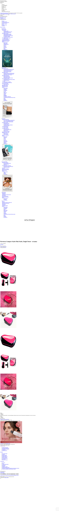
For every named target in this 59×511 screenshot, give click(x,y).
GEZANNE (5, 90)
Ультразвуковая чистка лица (8, 31)
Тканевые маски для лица (6, 40)
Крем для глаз (6, 133)
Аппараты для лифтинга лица (8, 37)
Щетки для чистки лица (7, 32)
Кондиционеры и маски (7, 163)
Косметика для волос (5, 162)
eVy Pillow (5, 208)
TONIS (5, 93)
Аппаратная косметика (5, 119)
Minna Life (5, 92)
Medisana (5, 213)
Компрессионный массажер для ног (9, 73)
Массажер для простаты (5, 203)
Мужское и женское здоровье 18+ (7, 202)
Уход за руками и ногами (5, 78)
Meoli (4, 172)
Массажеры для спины (5, 75)
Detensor (5, 99)
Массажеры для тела (5, 68)
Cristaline (5, 89)
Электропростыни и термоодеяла (7, 82)
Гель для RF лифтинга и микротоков (9, 120)
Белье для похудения (5, 83)
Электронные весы (5, 86)
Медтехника (4, 192)
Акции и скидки (4, 21)
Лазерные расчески (6, 167)
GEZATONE (6, 42)
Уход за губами (6, 127)
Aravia (5, 94)
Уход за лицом (4, 29)
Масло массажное (6, 128)
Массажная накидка (7, 76)
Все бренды (5, 49)
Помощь (3, 25)
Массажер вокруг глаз (7, 38)
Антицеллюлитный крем (7, 129)
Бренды (3, 41)
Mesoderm (5, 137)
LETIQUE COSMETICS (7, 96)
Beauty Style (5, 43)
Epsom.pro (5, 140)
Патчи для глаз (6, 134)
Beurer (5, 215)
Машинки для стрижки (5, 169)
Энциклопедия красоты (5, 22)
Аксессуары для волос (5, 168)
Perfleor (5, 173)
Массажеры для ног (5, 72)
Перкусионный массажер (7, 71)
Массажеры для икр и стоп (8, 74)
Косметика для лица (5, 122)
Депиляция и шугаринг (7, 81)
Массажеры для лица (5, 33)
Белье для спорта (6, 84)
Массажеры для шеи (5, 85)
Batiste (5, 142)
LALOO (5, 46)
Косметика (3, 118)
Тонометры (3, 193)
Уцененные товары (5, 205)
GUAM (5, 91)
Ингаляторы (4, 195)
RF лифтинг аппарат (7, 36)
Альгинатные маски (5, 126)
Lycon (5, 139)
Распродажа (4, 28)
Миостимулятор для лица (7, 34)
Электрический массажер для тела (9, 69)
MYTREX (5, 47)
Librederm (5, 199)
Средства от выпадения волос (6, 165)
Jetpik (4, 209)
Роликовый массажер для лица (8, 35)
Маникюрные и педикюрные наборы (9, 79)
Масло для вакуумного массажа (8, 121)
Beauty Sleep (5, 141)
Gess (4, 98)
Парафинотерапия (6, 80)
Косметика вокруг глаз (5, 132)
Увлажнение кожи (6, 125)
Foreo (4, 45)
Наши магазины (4, 24)
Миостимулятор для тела (7, 70)
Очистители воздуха (5, 196)
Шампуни (5, 164)
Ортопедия (3, 204)
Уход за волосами (4, 161)
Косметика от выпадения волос (8, 166)
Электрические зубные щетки (6, 194)
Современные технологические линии (9, 97)
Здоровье (3, 201)
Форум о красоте (4, 23)
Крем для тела (6, 130)
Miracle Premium (6, 44)
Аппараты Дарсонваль (5, 39)
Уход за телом (4, 67)
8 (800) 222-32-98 (13, 13)
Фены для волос (4, 170)
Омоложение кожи (6, 123)
